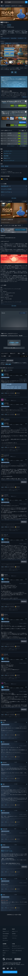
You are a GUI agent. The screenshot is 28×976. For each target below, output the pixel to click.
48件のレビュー (7, 420)
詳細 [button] (25, 179)
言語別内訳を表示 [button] (4, 335)
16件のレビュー (13, 400)
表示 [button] (9, 356)
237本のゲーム (6, 400)
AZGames (9, 24)
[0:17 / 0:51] (14, 52)
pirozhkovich (6, 419)
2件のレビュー (6, 615)
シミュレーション (5, 38)
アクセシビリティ (6, 948)
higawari (6, 574)
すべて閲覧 (22, 130)
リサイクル (14, 938)
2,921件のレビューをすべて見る (14, 914)
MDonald (6, 654)
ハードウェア (14, 935)
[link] (14, 106)
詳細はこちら (22, 86)
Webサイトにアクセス (6, 192)
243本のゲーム (6, 496)
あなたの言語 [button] (9, 360)
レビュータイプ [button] (4, 353)
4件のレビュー (13, 575)
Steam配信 (5, 938)
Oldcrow (6, 614)
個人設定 (20, 335)
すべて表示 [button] (24, 201)
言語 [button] (19, 353)
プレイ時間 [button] (3, 356)
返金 (3, 955)
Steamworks (5, 935)
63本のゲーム (6, 456)
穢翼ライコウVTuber (8, 370)
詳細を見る (24, 96)
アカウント (14, 952)
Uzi (4, 682)
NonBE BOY (6, 455)
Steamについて (6, 931)
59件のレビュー (13, 683)
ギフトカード (5, 940)
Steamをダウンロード (16, 946)
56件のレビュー (13, 456)
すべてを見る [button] (22, 145)
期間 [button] (23, 353)
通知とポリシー (6, 950)
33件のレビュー (13, 496)
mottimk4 (6, 494)
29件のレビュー (7, 371)
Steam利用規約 (6, 933)
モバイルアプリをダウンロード (10, 972)
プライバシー (5, 946)
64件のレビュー (7, 536)
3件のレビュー (6, 655)
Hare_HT (6, 534)
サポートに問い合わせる (17, 950)
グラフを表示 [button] (23, 356)
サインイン (12, 69)
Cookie (4, 952)
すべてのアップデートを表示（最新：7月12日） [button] (12, 225)
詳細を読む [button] (23, 482)
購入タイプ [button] (12, 353)
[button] (2, 5)
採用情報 (13, 933)
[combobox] (14, 2)
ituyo (5, 399)
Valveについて (15, 931)
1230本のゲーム (7, 575)
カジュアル (13, 38)
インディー (20, 38)
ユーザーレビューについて (13, 335)
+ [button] (25, 38)
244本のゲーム (6, 683)
